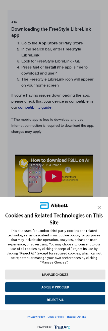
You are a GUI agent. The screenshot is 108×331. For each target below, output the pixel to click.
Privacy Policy (36, 316)
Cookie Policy (55, 316)
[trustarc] (61, 326)
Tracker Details (76, 316)
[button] (99, 208)
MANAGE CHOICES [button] (55, 274)
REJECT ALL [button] (55, 299)
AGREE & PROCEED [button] (55, 287)
